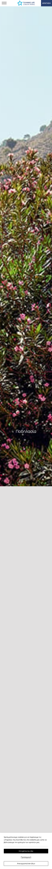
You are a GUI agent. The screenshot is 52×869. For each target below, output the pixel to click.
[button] (4, 3)
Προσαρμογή (26, 857)
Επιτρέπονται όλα (26, 851)
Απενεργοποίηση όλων (26, 863)
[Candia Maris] (26, 3)
